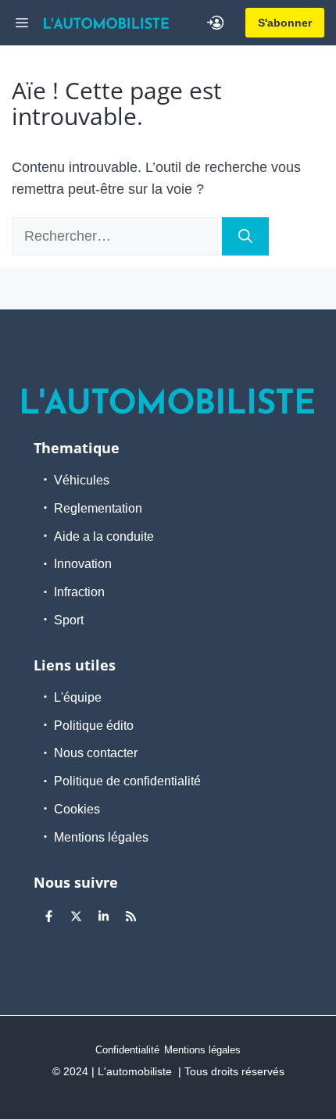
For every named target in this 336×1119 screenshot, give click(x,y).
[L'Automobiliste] (106, 23)
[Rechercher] (245, 236)
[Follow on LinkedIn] (103, 916)
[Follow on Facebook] (48, 916)
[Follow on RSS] (130, 916)
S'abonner (285, 22)
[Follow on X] (76, 916)
